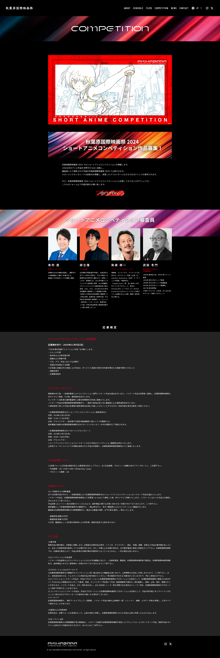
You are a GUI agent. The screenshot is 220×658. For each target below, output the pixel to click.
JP (197, 8)
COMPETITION (161, 8)
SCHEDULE (138, 8)
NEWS (174, 8)
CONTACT (184, 8)
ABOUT (127, 8)
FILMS (149, 8)
